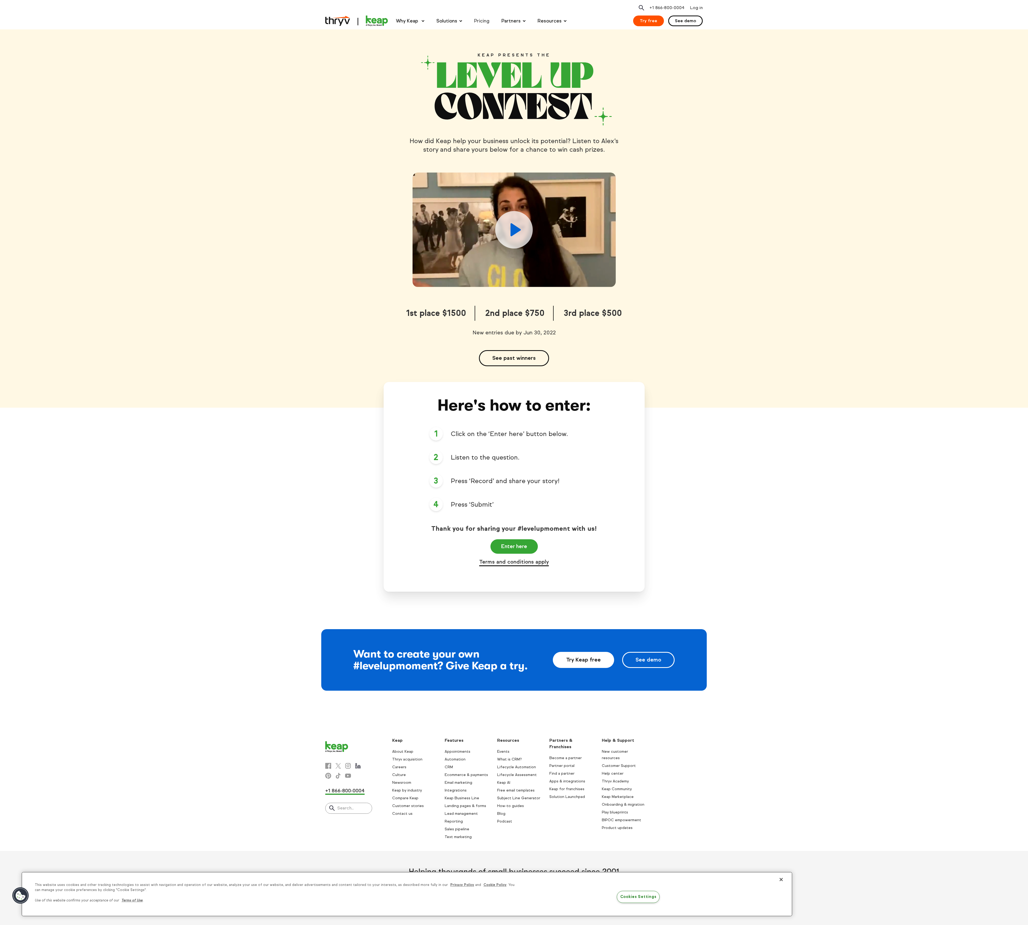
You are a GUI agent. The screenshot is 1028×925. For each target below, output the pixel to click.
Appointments (457, 751)
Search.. (345, 808)
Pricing (481, 21)
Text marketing (458, 837)
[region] (406, 894)
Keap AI (503, 782)
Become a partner (565, 758)
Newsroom (401, 782)
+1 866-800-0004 (345, 791)
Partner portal (562, 765)
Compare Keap (405, 798)
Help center (612, 773)
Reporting (454, 821)
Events (503, 751)
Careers (399, 767)
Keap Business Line (462, 798)
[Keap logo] (356, 21)
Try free (648, 20)
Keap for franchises (566, 789)
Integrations (456, 790)
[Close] (781, 879)
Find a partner (562, 773)
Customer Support (619, 765)
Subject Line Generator (518, 798)
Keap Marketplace (618, 796)
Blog (501, 813)
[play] (514, 230)
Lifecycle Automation (516, 767)
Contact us (402, 813)
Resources (550, 20)
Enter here (514, 546)
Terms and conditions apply (514, 562)
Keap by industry (407, 790)
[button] (20, 895)
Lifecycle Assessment (517, 775)
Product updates (617, 827)
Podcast (504, 821)
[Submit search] (332, 809)
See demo (685, 20)
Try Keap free (583, 659)
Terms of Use (132, 900)
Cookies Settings (638, 896)
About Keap (402, 751)
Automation (455, 759)
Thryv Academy (615, 781)
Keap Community (617, 789)
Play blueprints (615, 812)
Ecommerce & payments (466, 775)
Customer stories (408, 806)
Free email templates (516, 790)
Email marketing (458, 782)
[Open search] (641, 8)
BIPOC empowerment (621, 820)
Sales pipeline (457, 829)
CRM (449, 767)
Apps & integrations (567, 781)
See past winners (514, 358)
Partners (511, 20)
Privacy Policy (462, 885)
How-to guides (510, 806)
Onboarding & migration (623, 804)
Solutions (446, 20)
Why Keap (407, 20)
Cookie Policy (495, 885)
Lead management (461, 813)
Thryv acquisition (407, 759)
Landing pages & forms (465, 806)
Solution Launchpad (567, 796)
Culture (399, 775)
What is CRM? (509, 759)
